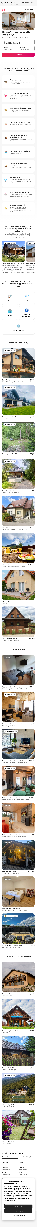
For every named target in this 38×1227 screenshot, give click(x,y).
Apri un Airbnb (28, 9)
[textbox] (10, 49)
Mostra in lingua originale (11, 4)
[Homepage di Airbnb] (3, 9)
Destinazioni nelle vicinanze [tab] (10, 1157)
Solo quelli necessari (18, 1211)
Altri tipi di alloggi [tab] (26, 1157)
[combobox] (18, 43)
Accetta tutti (18, 1206)
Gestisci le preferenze (18, 1215)
